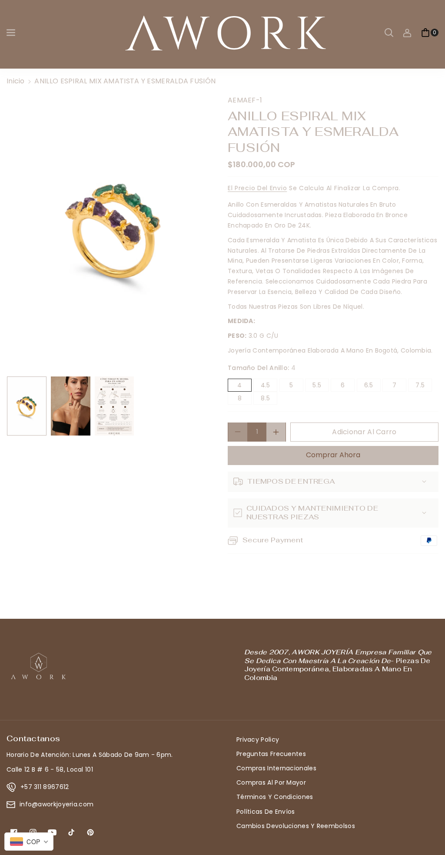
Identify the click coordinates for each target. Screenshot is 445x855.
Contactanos (33, 738)
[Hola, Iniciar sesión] (407, 32)
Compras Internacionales (276, 768)
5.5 (320, 386)
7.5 (423, 386)
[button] (12, 32)
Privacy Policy (257, 739)
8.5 (269, 399)
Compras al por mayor (271, 782)
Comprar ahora (333, 455)
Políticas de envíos (265, 811)
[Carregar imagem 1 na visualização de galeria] (26, 406)
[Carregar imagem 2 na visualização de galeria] (70, 406)
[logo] (39, 666)
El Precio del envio (257, 188)
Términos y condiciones (274, 796)
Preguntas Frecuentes (271, 753)
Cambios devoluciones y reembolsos (295, 826)
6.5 (372, 386)
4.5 (269, 386)
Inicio (16, 81)
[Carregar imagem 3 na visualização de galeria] (114, 406)
